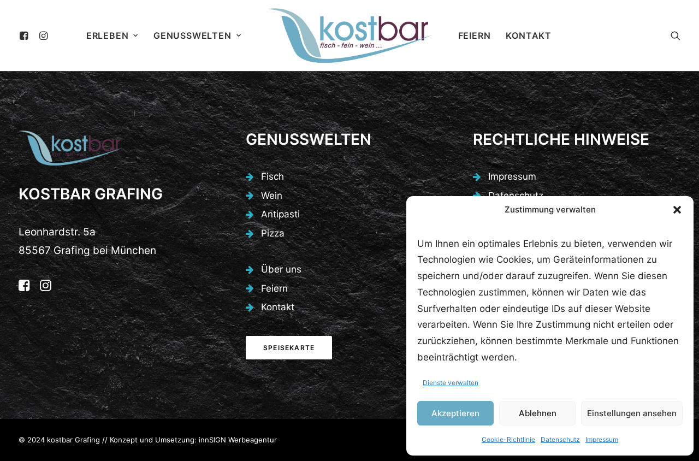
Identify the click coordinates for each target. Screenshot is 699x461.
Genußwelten (192, 35)
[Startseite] (70, 148)
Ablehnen (537, 413)
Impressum (601, 439)
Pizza (273, 233)
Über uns (281, 269)
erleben (107, 35)
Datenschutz (560, 439)
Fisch (272, 176)
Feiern (474, 35)
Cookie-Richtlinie (508, 439)
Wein (271, 195)
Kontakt (529, 35)
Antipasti (280, 214)
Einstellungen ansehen (632, 413)
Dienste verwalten (450, 383)
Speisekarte (289, 348)
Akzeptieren (455, 413)
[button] (677, 209)
